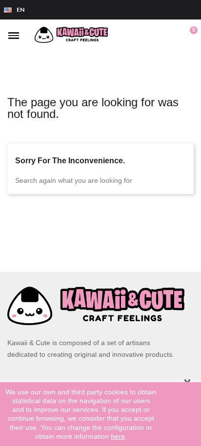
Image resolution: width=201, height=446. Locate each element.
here (118, 436)
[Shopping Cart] (188, 35)
